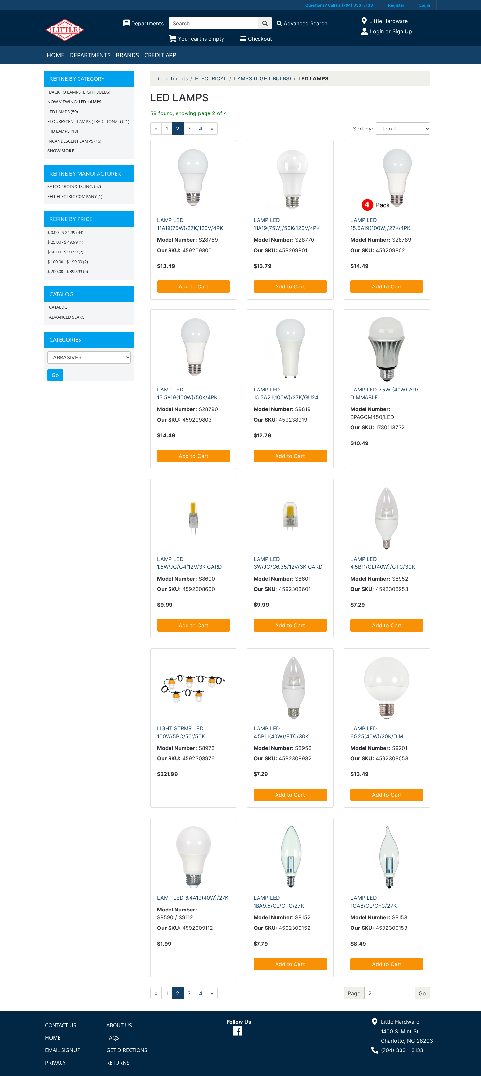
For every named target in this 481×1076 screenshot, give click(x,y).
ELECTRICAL (211, 78)
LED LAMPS (58, 111)
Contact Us (60, 1025)
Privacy (55, 1062)
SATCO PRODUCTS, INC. (70, 186)
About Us (119, 1025)
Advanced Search (68, 317)
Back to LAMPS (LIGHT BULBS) (79, 92)
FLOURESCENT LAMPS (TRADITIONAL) (84, 121)
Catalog (58, 307)
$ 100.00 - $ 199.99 (64, 262)
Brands (127, 55)
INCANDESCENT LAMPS (70, 141)
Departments (90, 55)
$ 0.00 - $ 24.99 (61, 232)
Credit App (160, 55)
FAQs (112, 1037)
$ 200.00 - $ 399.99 (64, 271)
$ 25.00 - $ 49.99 (62, 242)
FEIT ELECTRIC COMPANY (72, 196)
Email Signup (62, 1050)
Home (55, 55)
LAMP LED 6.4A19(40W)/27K (192, 897)
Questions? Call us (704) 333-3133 (339, 5)
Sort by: (363, 128)
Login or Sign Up (391, 31)
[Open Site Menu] (364, 21)
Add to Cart (193, 286)
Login (424, 5)
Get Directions (126, 1050)
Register (396, 5)
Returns (118, 1062)
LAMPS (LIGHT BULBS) (262, 78)
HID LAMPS (58, 131)
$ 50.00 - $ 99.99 (62, 252)
